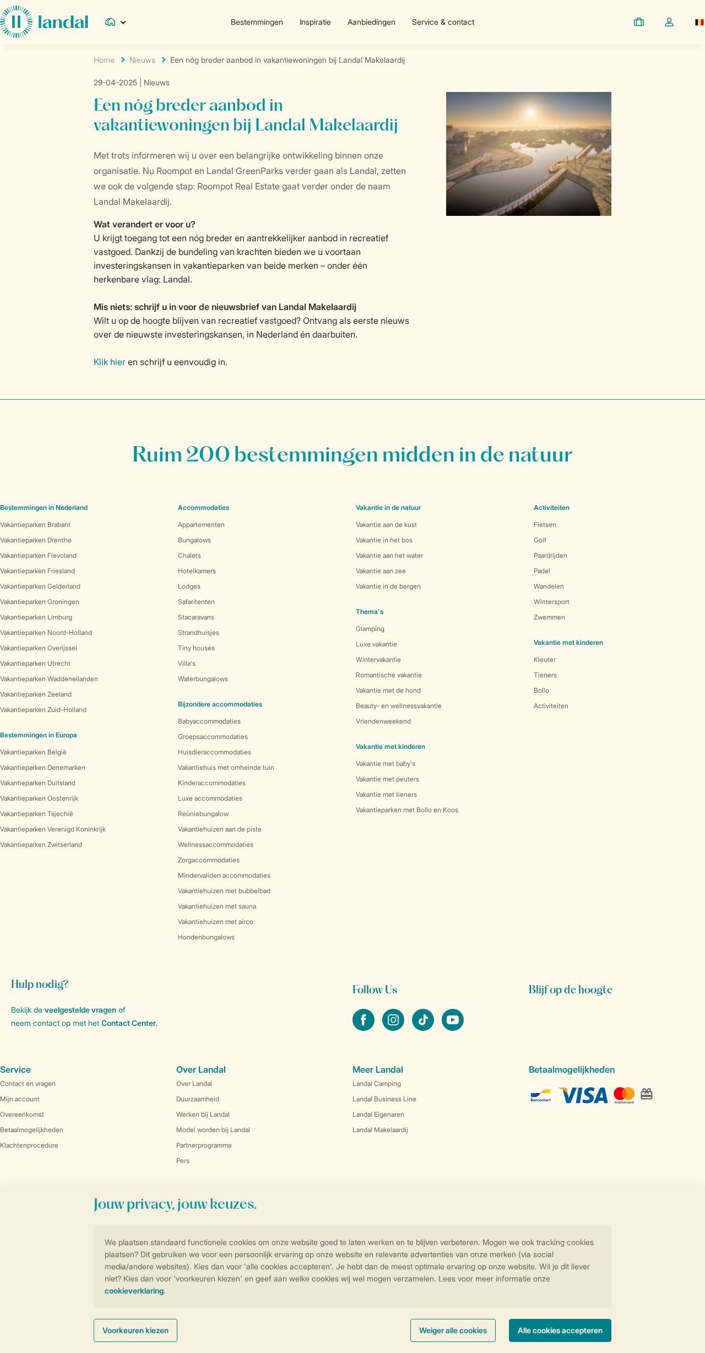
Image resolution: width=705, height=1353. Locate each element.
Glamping (370, 628)
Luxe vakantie (376, 644)
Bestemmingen (257, 21)
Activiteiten (551, 706)
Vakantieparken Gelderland (40, 586)
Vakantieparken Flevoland (38, 555)
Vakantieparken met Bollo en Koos (407, 810)
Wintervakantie (378, 659)
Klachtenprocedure (29, 1145)
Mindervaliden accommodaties (224, 875)
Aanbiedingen (371, 21)
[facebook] (364, 1027)
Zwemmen (549, 617)
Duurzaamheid (197, 1099)
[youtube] (453, 1027)
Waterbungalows (203, 679)
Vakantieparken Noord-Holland (46, 632)
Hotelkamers (197, 571)
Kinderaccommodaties (212, 783)
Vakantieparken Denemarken (42, 767)
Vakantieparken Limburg (36, 617)
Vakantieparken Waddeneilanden (49, 679)
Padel (542, 571)
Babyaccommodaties (209, 721)
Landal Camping (376, 1083)
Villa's (187, 663)
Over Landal (194, 1083)
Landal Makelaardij (380, 1130)
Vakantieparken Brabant (35, 524)
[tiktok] (424, 1027)
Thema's (369, 611)
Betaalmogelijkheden (31, 1130)
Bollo (541, 690)
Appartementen (201, 524)
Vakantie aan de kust (386, 524)
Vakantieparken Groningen (39, 601)
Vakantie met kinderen (390, 746)
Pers (182, 1160)
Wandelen (549, 586)
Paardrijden (550, 555)
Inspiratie (315, 21)
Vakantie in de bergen (388, 586)
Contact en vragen (28, 1083)
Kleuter (545, 659)
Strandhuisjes (198, 632)
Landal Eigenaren (378, 1114)
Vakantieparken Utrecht (35, 663)
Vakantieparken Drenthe (36, 540)
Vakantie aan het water (389, 555)
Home (104, 59)
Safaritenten (196, 601)
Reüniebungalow (203, 813)
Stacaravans (196, 617)
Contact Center (128, 1023)
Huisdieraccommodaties (214, 752)
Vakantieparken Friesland (37, 571)
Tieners (545, 675)
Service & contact (443, 21)
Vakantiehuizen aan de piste (220, 829)
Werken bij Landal (203, 1114)
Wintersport (552, 601)
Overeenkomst (22, 1114)
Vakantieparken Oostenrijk (39, 798)
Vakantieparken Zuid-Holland (43, 709)
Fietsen (545, 524)
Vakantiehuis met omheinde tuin (226, 767)
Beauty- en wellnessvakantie (399, 706)
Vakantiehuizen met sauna (217, 906)
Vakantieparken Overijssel (38, 648)
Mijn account (20, 1099)
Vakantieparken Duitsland (37, 783)
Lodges (189, 586)
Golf (540, 540)
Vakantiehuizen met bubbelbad (224, 891)
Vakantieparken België (33, 752)
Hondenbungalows (206, 937)
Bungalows (194, 540)
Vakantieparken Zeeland (36, 694)
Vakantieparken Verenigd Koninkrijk (53, 829)
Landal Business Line (384, 1099)
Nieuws (142, 59)
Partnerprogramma (203, 1145)
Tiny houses (196, 648)
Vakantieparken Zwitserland (41, 844)
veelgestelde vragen (80, 1009)
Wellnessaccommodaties (215, 844)
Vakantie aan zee (381, 571)
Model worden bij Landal (213, 1130)
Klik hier (110, 361)
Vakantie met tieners (386, 794)
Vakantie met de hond (388, 690)
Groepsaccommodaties (213, 736)
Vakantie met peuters (387, 779)
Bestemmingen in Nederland (44, 507)
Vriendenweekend (383, 721)
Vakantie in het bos (384, 540)
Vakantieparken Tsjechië (36, 813)
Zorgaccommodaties (209, 860)
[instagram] (394, 1027)
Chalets (189, 555)
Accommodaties (203, 507)
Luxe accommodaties (210, 798)
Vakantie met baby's (385, 763)
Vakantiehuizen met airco (215, 921)
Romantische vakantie (389, 675)
